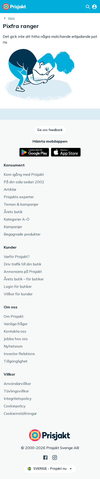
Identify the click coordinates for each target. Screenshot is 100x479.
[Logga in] (94, 7)
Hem (11, 18)
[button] (49, 130)
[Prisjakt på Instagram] (54, 457)
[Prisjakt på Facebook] (45, 457)
